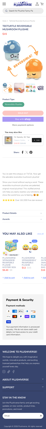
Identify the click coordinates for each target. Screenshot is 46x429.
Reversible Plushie (14, 105)
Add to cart (9, 277)
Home (4, 21)
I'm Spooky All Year (22, 137)
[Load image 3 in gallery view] (31, 88)
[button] (4, 4)
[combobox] (23, 11)
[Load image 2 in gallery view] (19, 88)
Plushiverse (22, 426)
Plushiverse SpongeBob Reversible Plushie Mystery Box (9, 263)
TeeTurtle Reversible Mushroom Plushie (22, 21)
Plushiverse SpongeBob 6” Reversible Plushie (29, 261)
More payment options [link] (23, 125)
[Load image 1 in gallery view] (7, 88)
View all (40, 234)
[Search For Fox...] (6, 11)
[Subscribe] (40, 416)
